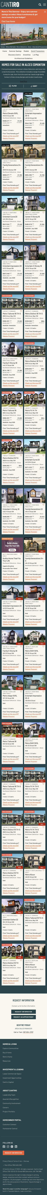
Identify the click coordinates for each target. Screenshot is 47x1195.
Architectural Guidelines (23, 58)
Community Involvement (11, 1103)
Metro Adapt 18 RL (10, 696)
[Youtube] (12, 1146)
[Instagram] (8, 1146)
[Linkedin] (16, 1146)
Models (26, 51)
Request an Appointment (23, 1017)
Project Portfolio (9, 1112)
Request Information (23, 1012)
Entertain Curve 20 (10, 216)
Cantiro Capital (8, 1082)
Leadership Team (9, 1095)
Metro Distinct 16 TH (10, 458)
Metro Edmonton (22, 47)
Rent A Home (7, 1057)
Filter (14, 86)
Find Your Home (8, 21)
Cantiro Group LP (10, 1169)
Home (5, 51)
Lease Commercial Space (12, 1074)
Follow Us (8, 1143)
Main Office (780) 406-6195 (13, 1165)
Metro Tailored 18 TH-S (12, 313)
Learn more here (25, 1191)
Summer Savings (15, 51)
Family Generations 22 (34, 509)
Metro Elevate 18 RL (10, 113)
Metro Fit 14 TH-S (32, 786)
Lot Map (36, 55)
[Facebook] (4, 1146)
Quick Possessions (37, 51)
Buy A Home (7, 1053)
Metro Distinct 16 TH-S (34, 313)
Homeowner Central (10, 1128)
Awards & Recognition (11, 1099)
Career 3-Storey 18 (32, 216)
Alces (29, 47)
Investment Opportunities (12, 1078)
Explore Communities (10, 1048)
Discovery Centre (14, 55)
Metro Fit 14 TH (31, 410)
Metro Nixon (30, 874)
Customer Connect (9, 1124)
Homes (3, 47)
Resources (6, 1061)
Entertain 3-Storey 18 (33, 266)
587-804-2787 (28, 1032)
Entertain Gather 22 (10, 919)
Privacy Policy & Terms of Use (12, 1161)
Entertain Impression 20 (12, 266)
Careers (6, 1107)
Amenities (27, 55)
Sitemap (26, 1161)
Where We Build (11, 47)
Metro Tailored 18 (9, 410)
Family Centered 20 (32, 606)
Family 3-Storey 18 (10, 363)
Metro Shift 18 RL (31, 651)
